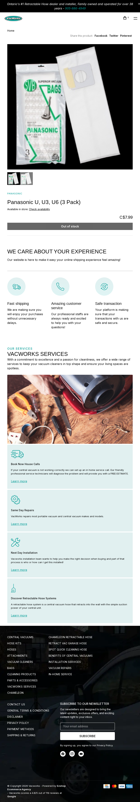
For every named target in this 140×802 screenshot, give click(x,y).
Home (10, 30)
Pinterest (126, 35)
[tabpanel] (70, 106)
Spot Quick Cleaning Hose (68, 649)
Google (11, 796)
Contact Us (16, 704)
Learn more (19, 481)
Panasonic (14, 193)
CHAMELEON (15, 692)
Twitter (113, 35)
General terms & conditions (28, 710)
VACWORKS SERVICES (21, 686)
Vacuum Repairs (60, 668)
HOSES (11, 649)
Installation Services (65, 661)
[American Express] (129, 787)
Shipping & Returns (21, 735)
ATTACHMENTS (17, 655)
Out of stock (70, 226)
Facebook (101, 35)
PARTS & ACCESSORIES (22, 680)
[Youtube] (81, 755)
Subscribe (87, 736)
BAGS (10, 668)
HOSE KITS (14, 643)
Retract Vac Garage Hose (68, 643)
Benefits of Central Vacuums (71, 655)
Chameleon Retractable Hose (71, 637)
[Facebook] (63, 755)
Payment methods (20, 729)
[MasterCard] (114, 787)
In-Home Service (60, 674)
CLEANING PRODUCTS (21, 674)
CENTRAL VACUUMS (20, 637)
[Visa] (121, 787)
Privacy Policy (18, 722)
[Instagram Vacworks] (72, 755)
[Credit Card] (106, 787)
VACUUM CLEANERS (20, 661)
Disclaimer (15, 716)
